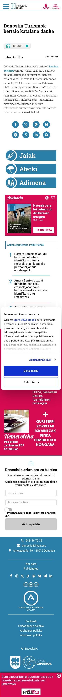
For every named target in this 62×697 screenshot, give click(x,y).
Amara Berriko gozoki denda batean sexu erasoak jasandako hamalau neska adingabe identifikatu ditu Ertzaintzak (30, 289)
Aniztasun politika (31, 635)
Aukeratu (29, 382)
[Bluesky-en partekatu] (46, 124)
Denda (45, 435)
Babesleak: (31, 648)
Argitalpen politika (31, 630)
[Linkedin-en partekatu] (36, 134)
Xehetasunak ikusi (40, 359)
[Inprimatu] (46, 134)
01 (53, 57)
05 (57, 57)
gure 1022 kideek (25, 319)
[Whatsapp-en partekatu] (25, 134)
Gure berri (45, 421)
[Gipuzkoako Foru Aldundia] (31, 662)
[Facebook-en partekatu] (15, 124)
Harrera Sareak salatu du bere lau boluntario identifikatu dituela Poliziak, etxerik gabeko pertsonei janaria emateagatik (30, 262)
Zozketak (45, 426)
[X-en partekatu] (25, 124)
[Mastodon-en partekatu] (36, 124)
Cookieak (31, 621)
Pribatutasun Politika (19, 512)
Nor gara (45, 445)
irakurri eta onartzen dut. (30, 514)
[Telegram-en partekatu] (15, 134)
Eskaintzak (45, 431)
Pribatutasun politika (31, 626)
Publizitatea (31, 568)
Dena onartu (31, 370)
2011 (48, 57)
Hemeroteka (45, 440)
